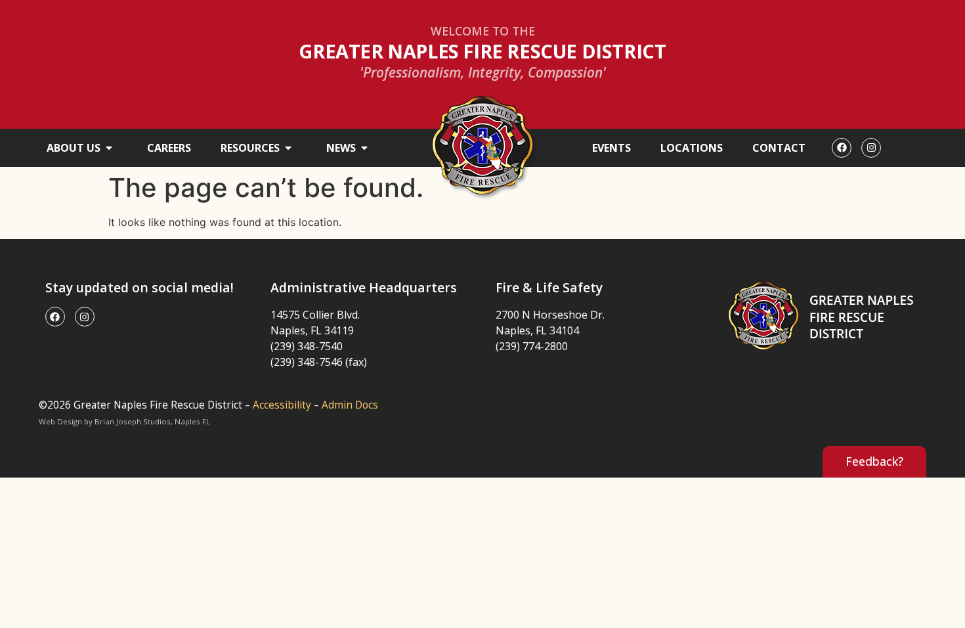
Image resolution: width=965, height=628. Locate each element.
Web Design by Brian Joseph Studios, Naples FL (124, 421)
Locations (691, 148)
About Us (73, 148)
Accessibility (282, 405)
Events (611, 148)
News (341, 148)
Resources (250, 148)
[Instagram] (871, 148)
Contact (778, 148)
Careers (169, 148)
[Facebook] (841, 148)
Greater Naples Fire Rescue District (482, 51)
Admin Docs (350, 405)
